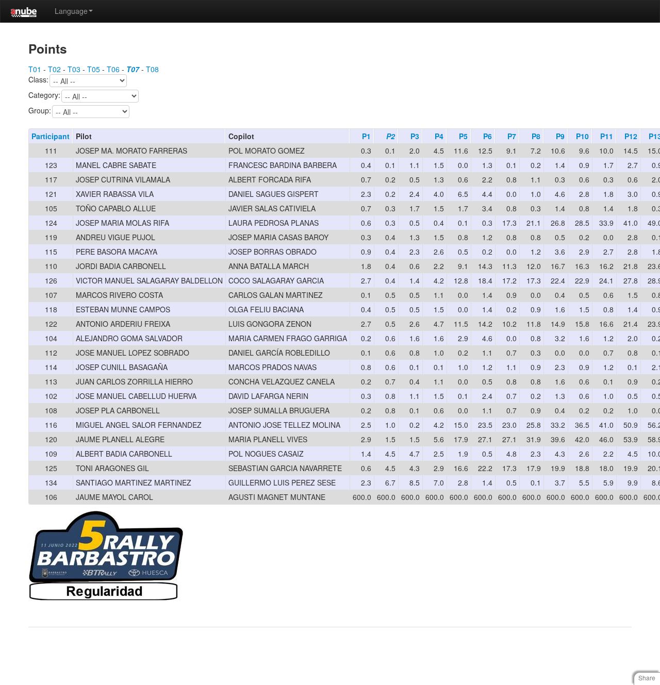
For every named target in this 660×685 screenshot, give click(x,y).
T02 (54, 69)
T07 (132, 69)
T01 (34, 69)
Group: (39, 111)
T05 (93, 69)
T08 (152, 69)
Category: (44, 95)
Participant (50, 136)
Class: (38, 80)
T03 (74, 69)
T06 (113, 69)
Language (71, 11)
